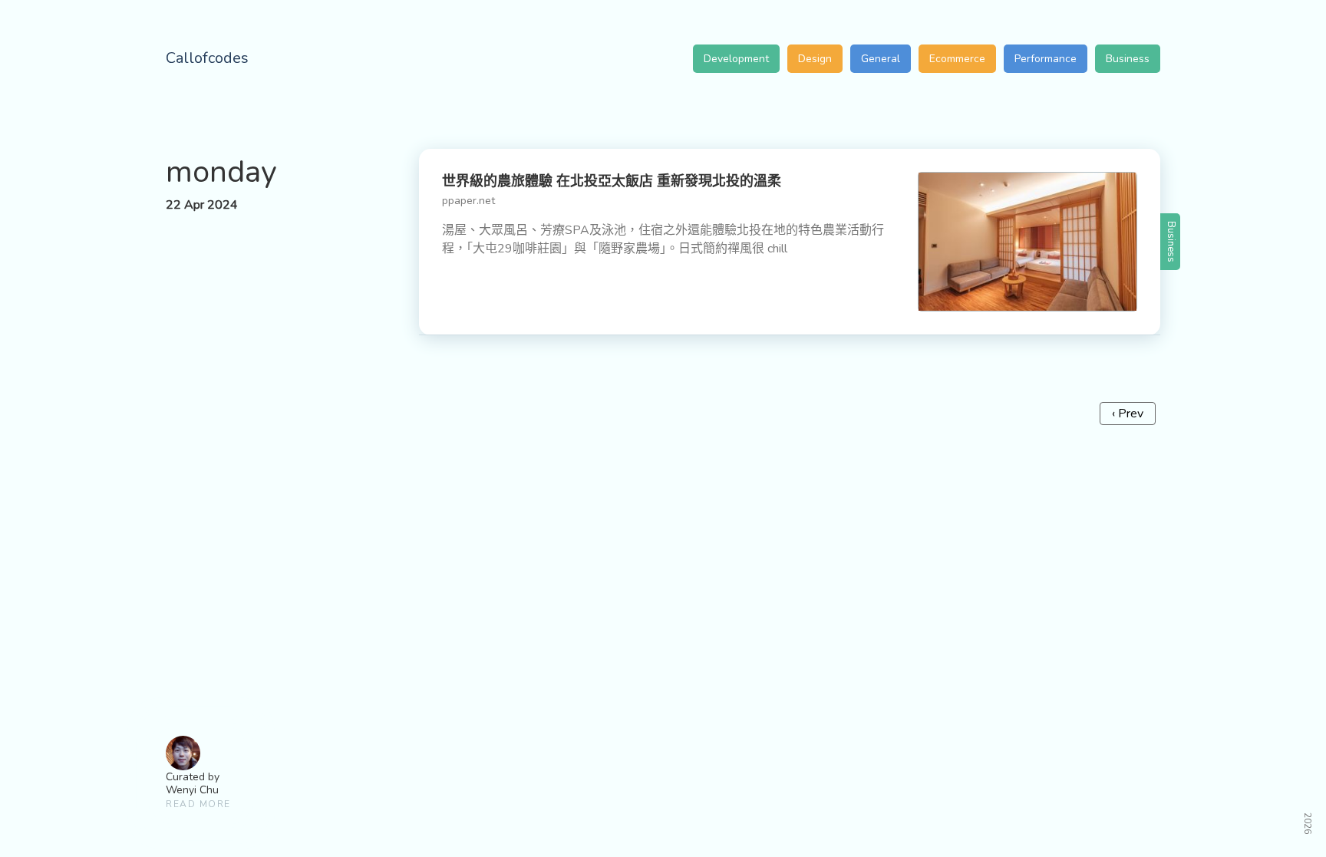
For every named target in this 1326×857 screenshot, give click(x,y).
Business (1128, 58)
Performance (1045, 58)
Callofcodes (207, 58)
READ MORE (198, 804)
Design (815, 58)
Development (736, 58)
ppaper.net (468, 200)
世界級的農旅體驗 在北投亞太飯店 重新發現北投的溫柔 (611, 181)
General (880, 58)
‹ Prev (1127, 413)
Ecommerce (957, 58)
